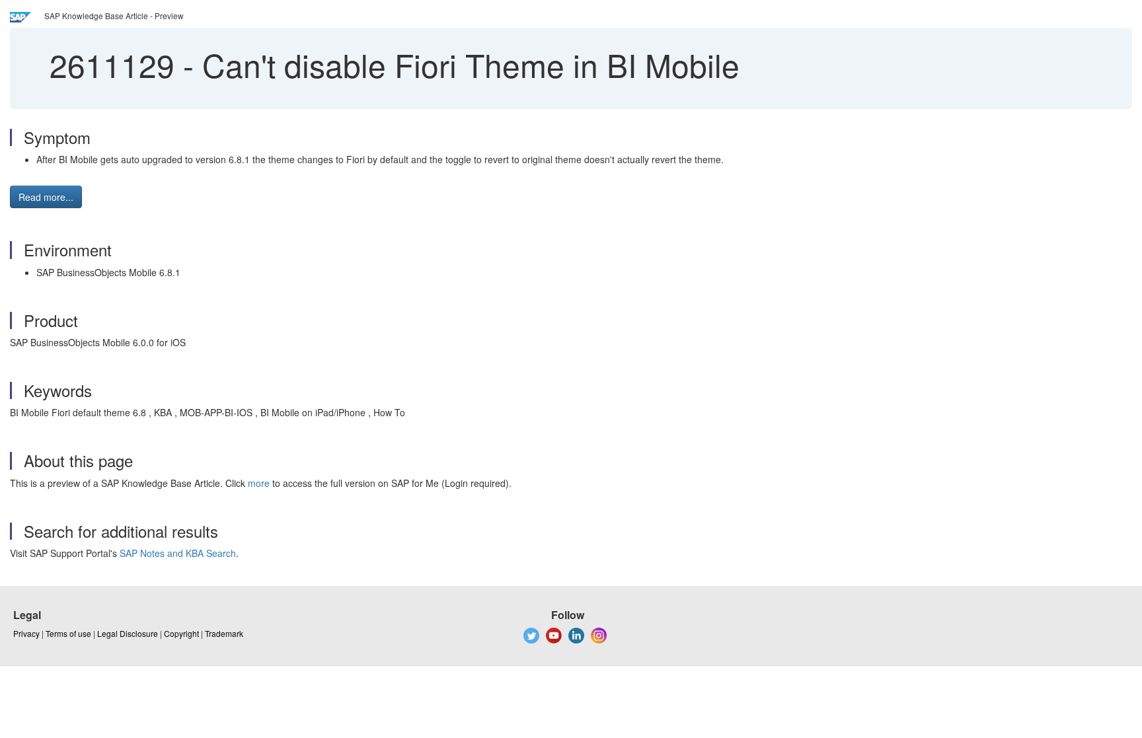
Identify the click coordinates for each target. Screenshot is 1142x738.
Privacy (26, 633)
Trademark (224, 633)
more (259, 483)
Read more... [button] (46, 196)
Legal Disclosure (127, 633)
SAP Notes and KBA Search (178, 553)
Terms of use (68, 633)
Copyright (181, 633)
